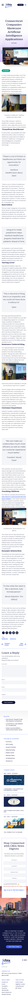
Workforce (13, 639)
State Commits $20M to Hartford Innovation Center (14, 729)
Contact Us (5, 982)
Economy (9, 741)
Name (3, 679)
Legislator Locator (20, 984)
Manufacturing (10, 750)
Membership (5, 990)
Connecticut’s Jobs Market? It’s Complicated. (14, 724)
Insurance (4, 988)
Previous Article (7, 644)
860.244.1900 (5, 975)
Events (3, 984)
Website (4, 694)
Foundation (5, 986)
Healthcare (5, 639)
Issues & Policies (11, 747)
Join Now (20, 4)
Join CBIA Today (14, 946)
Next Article (21, 644)
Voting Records (19, 986)
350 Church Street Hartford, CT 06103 (12, 973)
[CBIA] (8, 6)
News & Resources (6, 992)
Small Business (10, 758)
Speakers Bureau (6, 994)
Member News (10, 755)
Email (3, 687)
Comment (4, 664)
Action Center (19, 982)
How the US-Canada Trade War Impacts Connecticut (14, 720)
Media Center (10, 753)
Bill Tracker (18, 988)
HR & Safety (9, 744)
